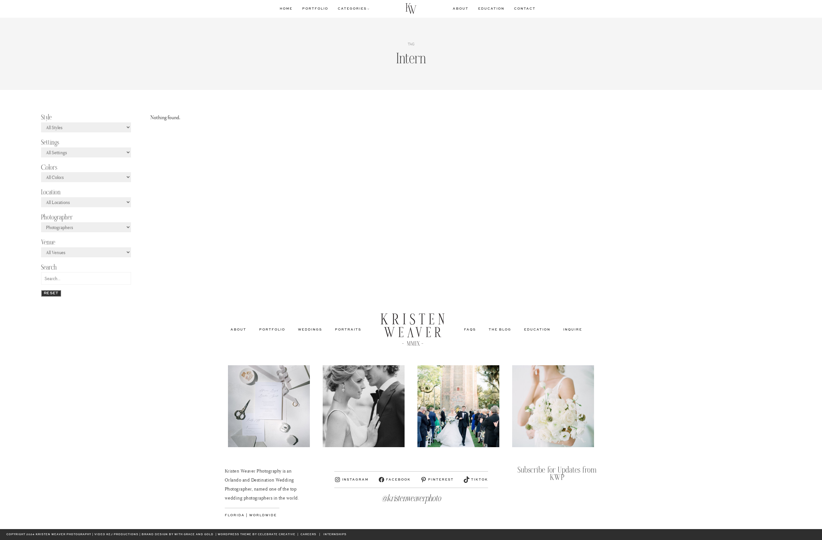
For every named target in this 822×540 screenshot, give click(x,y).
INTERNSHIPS (334, 534)
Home (286, 8)
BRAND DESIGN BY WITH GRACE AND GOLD (178, 534)
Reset (51, 293)
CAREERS (308, 534)
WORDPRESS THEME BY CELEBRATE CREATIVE (256, 534)
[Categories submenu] (368, 9)
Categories (352, 8)
